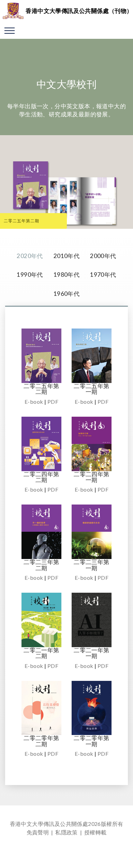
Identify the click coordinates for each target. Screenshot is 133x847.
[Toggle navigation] (9, 30)
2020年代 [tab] (30, 255)
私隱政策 (66, 832)
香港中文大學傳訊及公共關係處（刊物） (79, 10)
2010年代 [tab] (66, 255)
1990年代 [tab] (30, 274)
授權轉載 (95, 832)
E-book (34, 401)
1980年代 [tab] (66, 274)
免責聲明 (38, 832)
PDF (52, 401)
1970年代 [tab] (103, 274)
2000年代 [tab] (103, 255)
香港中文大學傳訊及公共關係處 (49, 823)
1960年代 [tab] (66, 293)
